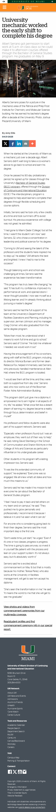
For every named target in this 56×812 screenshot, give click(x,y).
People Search (13, 728)
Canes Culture (13, 715)
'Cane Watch (13, 712)
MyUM (10, 735)
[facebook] (12, 143)
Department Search (16, 731)
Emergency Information (17, 787)
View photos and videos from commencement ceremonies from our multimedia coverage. (24, 611)
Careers (10, 747)
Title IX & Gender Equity (17, 793)
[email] (25, 143)
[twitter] (5, 143)
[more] (32, 143)
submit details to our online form (32, 807)
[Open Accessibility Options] (3, 1)
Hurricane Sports (15, 709)
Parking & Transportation (18, 761)
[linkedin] (19, 143)
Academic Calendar (16, 725)
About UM (11, 693)
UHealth (11, 705)
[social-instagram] (24, 772)
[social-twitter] (14, 771)
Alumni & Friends (15, 702)
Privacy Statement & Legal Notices (21, 790)
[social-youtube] (20, 772)
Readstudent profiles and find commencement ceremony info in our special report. (28, 625)
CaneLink (11, 738)
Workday (11, 744)
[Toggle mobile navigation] (4, 7)
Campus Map (13, 758)
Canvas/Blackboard (16, 741)
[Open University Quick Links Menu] (52, 1)
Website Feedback (14, 796)
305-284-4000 (13, 683)
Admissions (12, 699)
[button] (49, 803)
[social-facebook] (10, 772)
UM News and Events (16, 696)
